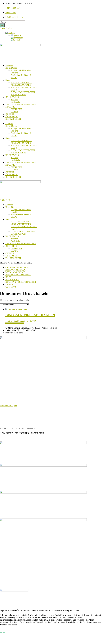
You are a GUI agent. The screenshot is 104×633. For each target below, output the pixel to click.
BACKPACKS (12, 97)
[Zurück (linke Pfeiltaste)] (1, 632)
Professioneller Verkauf (21, 75)
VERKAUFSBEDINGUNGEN (14, 415)
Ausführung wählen (14, 323)
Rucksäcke (15, 102)
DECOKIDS (11, 107)
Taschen (14, 99)
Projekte (14, 73)
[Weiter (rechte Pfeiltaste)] (4, 632)
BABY (14, 90)
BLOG (14, 77)
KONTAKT (5, 424)
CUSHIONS (16, 109)
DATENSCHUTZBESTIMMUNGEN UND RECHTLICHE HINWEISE (32, 419)
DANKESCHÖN (13, 119)
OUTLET (9, 114)
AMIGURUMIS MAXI (21, 82)
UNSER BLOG (7, 438)
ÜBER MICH (11, 116)
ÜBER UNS (5, 410)
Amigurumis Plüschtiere (21, 70)
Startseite (9, 65)
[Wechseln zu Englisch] (15, 40)
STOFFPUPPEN (18, 94)
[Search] (2, 25)
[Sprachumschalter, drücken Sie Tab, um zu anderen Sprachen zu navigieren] (10, 33)
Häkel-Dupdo (11, 68)
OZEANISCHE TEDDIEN (23, 92)
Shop (7, 80)
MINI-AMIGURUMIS (21, 85)
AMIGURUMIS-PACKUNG (24, 87)
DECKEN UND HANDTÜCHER (20, 104)
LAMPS (14, 111)
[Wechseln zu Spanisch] (16, 35)
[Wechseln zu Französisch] (17, 38)
